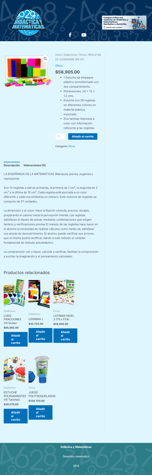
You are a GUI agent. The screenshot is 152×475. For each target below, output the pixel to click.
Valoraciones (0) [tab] (34, 165)
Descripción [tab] (12, 165)
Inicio (58, 54)
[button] (45, 58)
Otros (82, 54)
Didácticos (70, 54)
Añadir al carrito (83, 136)
